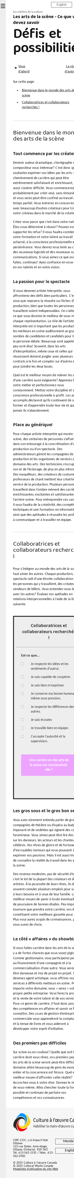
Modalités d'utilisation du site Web (35, 1169)
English (62, 4)
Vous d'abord (23, 69)
